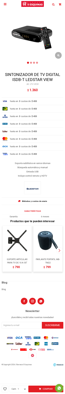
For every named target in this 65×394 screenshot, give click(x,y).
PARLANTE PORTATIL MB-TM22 (48, 261)
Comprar (48, 389)
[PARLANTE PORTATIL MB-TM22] (47, 240)
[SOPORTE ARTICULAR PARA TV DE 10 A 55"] (17, 240)
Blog (4, 289)
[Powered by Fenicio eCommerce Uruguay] (58, 364)
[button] (59, 250)
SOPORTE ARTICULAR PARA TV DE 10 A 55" (17, 261)
